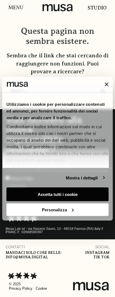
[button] (15, 8)
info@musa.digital (27, 257)
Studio (97, 8)
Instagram (97, 253)
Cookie (41, 288)
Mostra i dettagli (82, 177)
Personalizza (54, 209)
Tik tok (101, 257)
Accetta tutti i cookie (58, 194)
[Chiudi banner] (107, 84)
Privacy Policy (20, 288)
